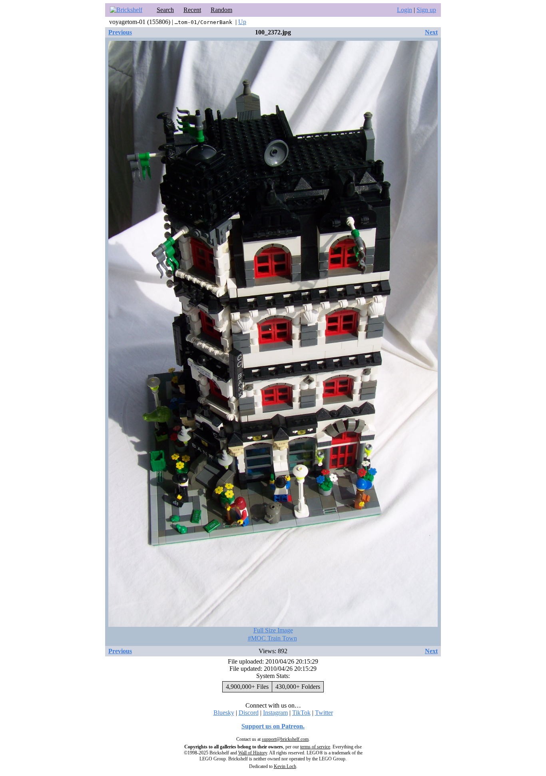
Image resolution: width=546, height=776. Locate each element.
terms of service (315, 747)
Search (165, 9)
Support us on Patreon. (273, 726)
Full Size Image (273, 630)
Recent (192, 9)
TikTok (301, 712)
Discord (249, 712)
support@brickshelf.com (285, 739)
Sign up (426, 9)
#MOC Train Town (272, 638)
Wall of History (252, 753)
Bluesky (223, 712)
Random (221, 9)
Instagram (275, 712)
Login (404, 9)
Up (242, 21)
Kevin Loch (285, 766)
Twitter (324, 712)
